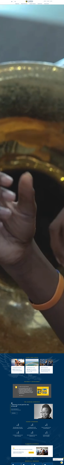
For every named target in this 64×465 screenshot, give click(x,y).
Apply (45, 1)
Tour (48, 1)
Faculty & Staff (46, 3)
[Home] (29, 1)
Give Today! (21, 395)
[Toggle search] (14, 1)
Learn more (31, 452)
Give (51, 1)
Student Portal (40, 3)
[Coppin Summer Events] (32, 366)
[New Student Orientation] (17, 366)
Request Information (24, 3)
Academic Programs (32, 3)
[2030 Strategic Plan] (46, 366)
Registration (17, 3)
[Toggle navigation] (12, 1)
